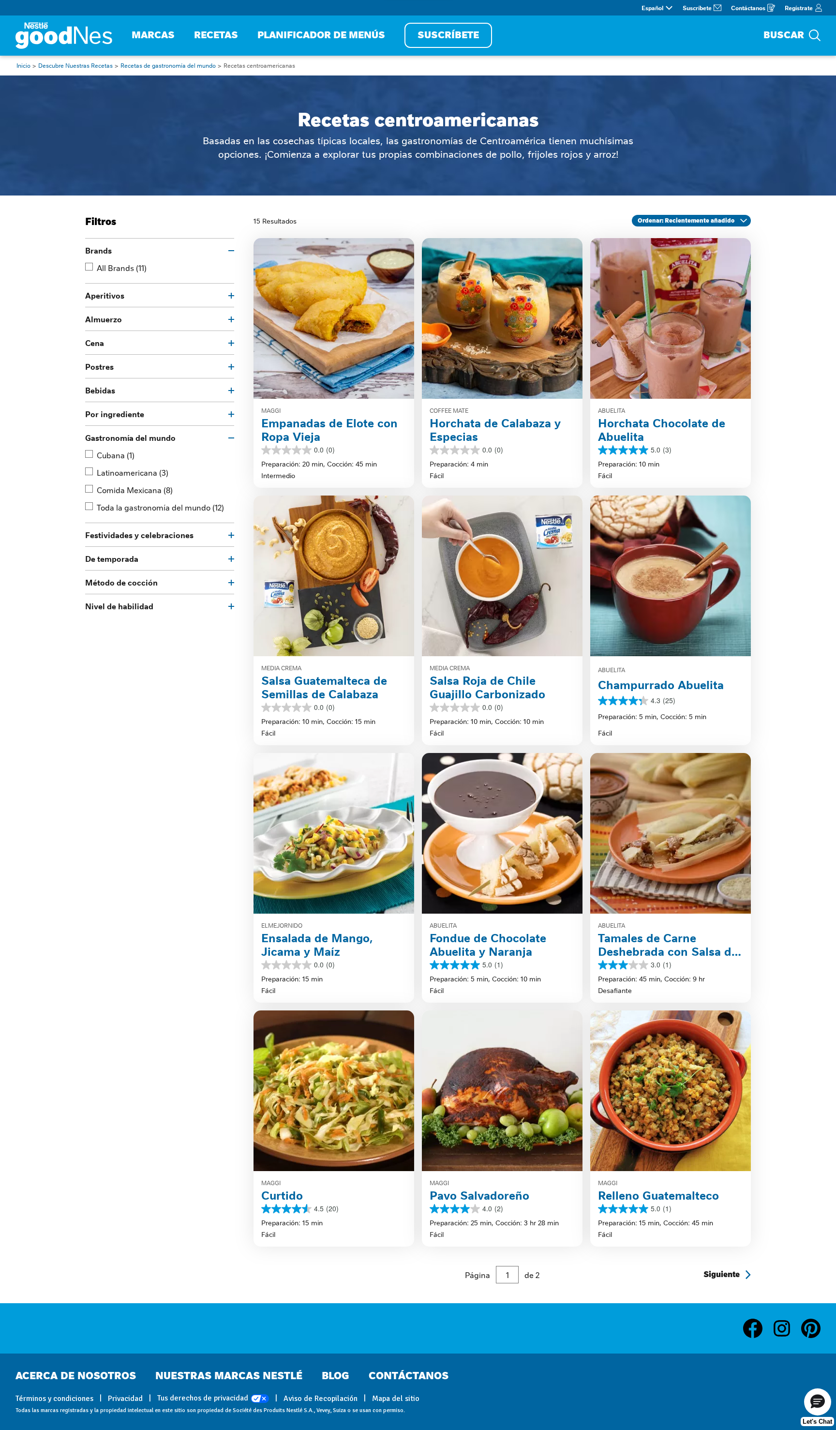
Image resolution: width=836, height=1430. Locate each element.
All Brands (122, 267)
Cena (94, 342)
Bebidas (100, 390)
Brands (98, 250)
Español (652, 8)
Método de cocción (121, 582)
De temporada (111, 558)
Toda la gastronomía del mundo (160, 507)
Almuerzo (103, 319)
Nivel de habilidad (119, 606)
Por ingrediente (114, 413)
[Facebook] (757, 1328)
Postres (99, 366)
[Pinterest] (811, 1328)
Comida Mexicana (135, 489)
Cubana (115, 455)
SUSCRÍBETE (448, 35)
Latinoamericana (132, 472)
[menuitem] (153, 35)
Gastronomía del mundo (130, 437)
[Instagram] (786, 1328)
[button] (817, 1401)
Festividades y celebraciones (139, 534)
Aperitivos (104, 295)
